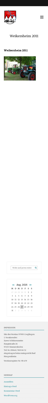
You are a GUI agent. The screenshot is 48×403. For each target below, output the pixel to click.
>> (30, 284)
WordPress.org (10, 395)
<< (13, 284)
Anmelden (8, 382)
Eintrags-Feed (10, 386)
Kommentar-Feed (12, 391)
